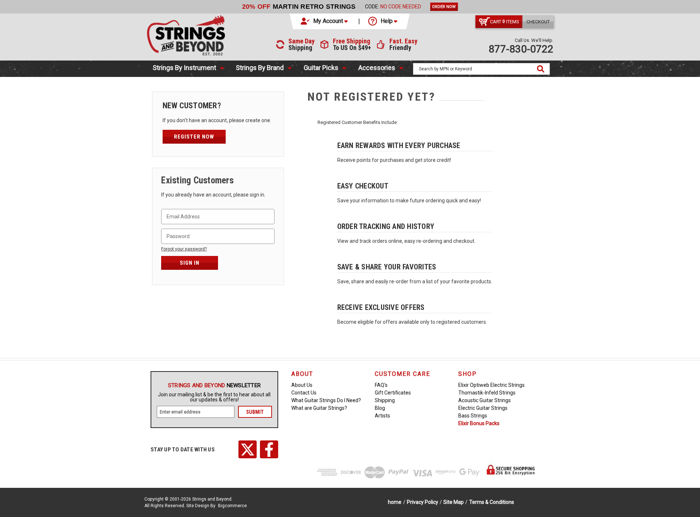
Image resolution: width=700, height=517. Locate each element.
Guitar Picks (321, 67)
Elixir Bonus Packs (478, 423)
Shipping (385, 400)
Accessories (376, 67)
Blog (380, 408)
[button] (325, 21)
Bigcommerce (232, 505)
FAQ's (381, 385)
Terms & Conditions (491, 502)
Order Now (444, 6)
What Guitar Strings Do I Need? (326, 400)
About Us (301, 385)
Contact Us (303, 393)
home (394, 502)
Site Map (453, 502)
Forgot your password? (184, 249)
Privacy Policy (422, 502)
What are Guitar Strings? (319, 408)
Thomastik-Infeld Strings (487, 393)
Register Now (194, 136)
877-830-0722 (521, 49)
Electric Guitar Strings (483, 408)
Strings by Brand (260, 67)
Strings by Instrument (184, 67)
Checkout (538, 21)
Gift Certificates (393, 393)
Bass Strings (472, 416)
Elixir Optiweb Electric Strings (491, 385)
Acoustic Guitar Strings (484, 400)
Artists (382, 416)
